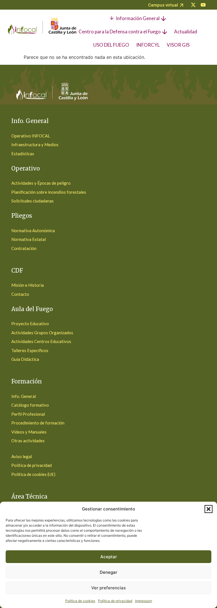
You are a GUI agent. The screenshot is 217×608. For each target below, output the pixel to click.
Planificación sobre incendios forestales (48, 192)
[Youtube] (203, 4)
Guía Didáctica (25, 359)
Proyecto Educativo (30, 323)
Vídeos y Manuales (29, 431)
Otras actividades (28, 440)
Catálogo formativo (30, 405)
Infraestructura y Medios (34, 144)
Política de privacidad (115, 601)
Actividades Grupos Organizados (42, 332)
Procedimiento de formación (37, 422)
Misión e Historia (27, 285)
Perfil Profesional (28, 414)
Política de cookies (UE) (33, 474)
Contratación (23, 248)
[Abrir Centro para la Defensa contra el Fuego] (164, 32)
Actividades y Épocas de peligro (41, 183)
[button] (208, 509)
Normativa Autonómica (33, 230)
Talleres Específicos (29, 350)
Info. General (23, 396)
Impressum (143, 601)
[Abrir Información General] (163, 18)
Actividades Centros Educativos (41, 341)
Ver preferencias (108, 587)
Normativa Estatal (28, 239)
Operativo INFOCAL (30, 135)
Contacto (20, 294)
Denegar (108, 572)
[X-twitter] (193, 4)
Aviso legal (21, 456)
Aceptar (108, 556)
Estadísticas (22, 153)
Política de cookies (80, 601)
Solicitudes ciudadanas (32, 200)
